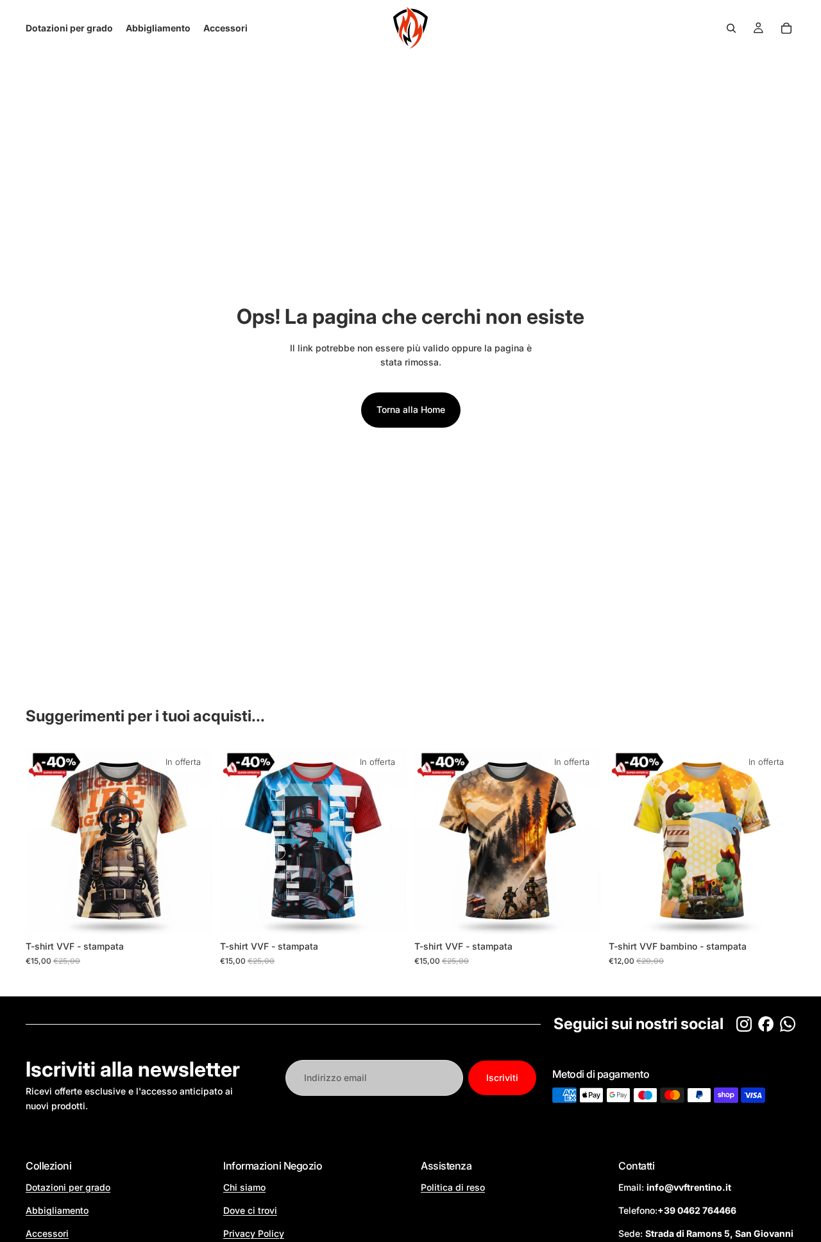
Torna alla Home (411, 409)
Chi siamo (244, 1187)
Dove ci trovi (250, 1210)
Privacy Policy (253, 1233)
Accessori (47, 1233)
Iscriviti (502, 1077)
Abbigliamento (57, 1210)
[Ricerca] (731, 28)
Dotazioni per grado (68, 1187)
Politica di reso (453, 1187)
